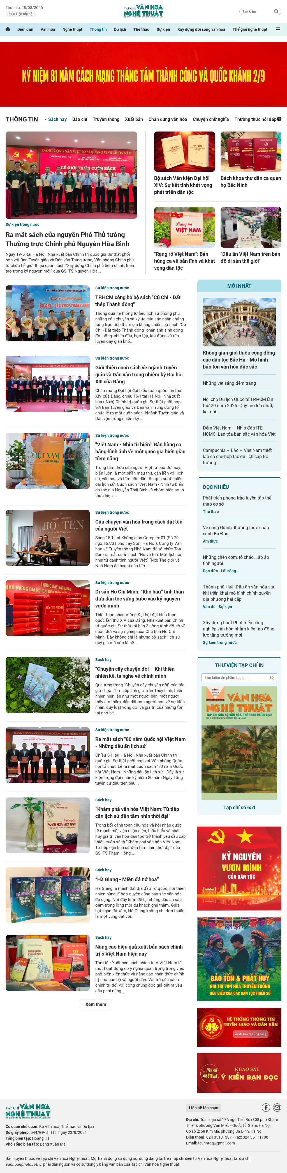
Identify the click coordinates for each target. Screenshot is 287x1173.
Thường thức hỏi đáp (256, 119)
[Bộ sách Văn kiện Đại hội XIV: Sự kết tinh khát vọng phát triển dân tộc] (184, 152)
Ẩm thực (210, 541)
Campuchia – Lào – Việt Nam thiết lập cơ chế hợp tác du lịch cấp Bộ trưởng (237, 456)
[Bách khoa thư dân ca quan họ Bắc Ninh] (251, 152)
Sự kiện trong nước (22, 224)
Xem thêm (95, 1004)
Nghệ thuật (72, 29)
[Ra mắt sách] (48, 755)
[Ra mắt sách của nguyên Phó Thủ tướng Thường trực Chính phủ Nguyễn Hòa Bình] (71, 175)
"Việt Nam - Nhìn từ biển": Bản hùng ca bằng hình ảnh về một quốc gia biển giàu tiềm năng (140, 451)
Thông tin (98, 29)
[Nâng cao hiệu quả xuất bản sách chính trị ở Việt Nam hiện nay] (48, 963)
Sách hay (57, 119)
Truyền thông (106, 119)
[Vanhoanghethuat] (8, 29)
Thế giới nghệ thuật (250, 29)
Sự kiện (163, 29)
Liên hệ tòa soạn (203, 1108)
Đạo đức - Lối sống (219, 571)
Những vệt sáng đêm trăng (229, 383)
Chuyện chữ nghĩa (211, 119)
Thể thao (141, 29)
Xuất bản (134, 119)
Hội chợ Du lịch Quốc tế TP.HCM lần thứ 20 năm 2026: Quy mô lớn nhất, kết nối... (238, 405)
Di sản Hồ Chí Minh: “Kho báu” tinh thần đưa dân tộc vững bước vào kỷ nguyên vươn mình (139, 599)
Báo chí (79, 119)
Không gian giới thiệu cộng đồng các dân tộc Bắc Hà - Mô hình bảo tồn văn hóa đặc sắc (239, 360)
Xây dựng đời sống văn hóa (201, 29)
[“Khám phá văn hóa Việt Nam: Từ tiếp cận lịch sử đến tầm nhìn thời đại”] (48, 825)
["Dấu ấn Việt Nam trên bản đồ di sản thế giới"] (251, 227)
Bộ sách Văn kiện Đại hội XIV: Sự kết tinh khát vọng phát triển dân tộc (183, 185)
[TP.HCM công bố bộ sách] (48, 313)
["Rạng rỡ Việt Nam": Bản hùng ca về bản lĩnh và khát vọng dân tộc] (184, 227)
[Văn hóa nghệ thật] (28, 1117)
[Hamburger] (278, 29)
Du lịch (120, 29)
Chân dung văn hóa (168, 119)
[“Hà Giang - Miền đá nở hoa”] (48, 895)
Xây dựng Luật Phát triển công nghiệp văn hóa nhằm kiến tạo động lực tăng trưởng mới (238, 629)
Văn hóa (48, 29)
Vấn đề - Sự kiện (217, 606)
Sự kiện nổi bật (22, 14)
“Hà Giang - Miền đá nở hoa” (127, 879)
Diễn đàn (25, 29)
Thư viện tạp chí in (239, 665)
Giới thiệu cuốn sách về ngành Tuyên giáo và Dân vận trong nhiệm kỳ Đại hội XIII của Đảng (139, 374)
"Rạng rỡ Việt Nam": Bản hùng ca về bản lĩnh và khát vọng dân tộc (184, 261)
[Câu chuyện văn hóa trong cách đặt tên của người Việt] (48, 538)
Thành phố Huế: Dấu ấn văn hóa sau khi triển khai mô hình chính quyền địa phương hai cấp (239, 593)
